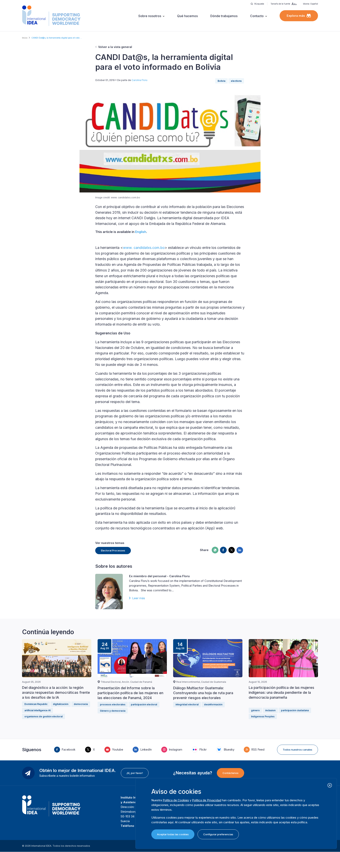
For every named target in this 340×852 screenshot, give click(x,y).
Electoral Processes (113, 550)
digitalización (60, 704)
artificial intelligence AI (37, 710)
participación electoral (144, 704)
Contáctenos (230, 773)
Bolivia (221, 80)
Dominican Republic (35, 704)
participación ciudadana (295, 710)
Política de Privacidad (206, 800)
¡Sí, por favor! (135, 773)
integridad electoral (187, 704)
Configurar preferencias (218, 834)
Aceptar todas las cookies (173, 834)
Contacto (257, 16)
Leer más (138, 598)
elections (236, 80)
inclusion (270, 710)
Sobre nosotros (149, 16)
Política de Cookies (176, 800)
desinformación (213, 704)
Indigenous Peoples (262, 716)
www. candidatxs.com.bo (144, 248)
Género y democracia (112, 710)
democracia (81, 704)
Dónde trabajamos (223, 16)
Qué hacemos (187, 16)
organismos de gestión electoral (43, 716)
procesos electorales (112, 704)
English (140, 232)
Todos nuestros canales (297, 749)
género (255, 710)
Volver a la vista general (115, 47)
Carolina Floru (139, 80)
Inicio (24, 38)
